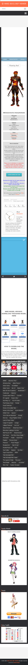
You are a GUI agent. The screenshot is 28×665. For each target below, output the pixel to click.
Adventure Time (12, 380)
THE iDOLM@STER (8, 455)
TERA (16, 452)
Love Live (16, 425)
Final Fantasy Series (8, 403)
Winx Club (5, 465)
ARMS (4, 380)
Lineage (17, 422)
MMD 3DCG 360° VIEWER (15, 3)
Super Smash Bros (8, 452)
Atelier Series (6, 388)
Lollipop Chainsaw (7, 425)
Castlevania (6, 393)
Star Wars (20, 450)
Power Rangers (15, 442)
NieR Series (6, 435)
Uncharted (21, 462)
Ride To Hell (15, 445)
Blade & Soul (20, 388)
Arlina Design (17, 662)
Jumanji (20, 415)
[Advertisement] (14, 41)
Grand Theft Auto (7, 405)
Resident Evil (6, 445)
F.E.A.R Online (16, 400)
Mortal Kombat (18, 432)
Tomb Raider (6, 462)
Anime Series (6, 385)
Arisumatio (19, 214)
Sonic (15, 447)
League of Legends (8, 422)
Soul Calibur (6, 450)
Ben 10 (13, 388)
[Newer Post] (3, 276)
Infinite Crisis (6, 413)
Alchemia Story (7, 383)
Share (10, 206)
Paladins (5, 440)
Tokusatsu (18, 460)
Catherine (13, 393)
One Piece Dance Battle (17, 435)
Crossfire (19, 395)
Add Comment (13, 199)
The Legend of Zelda (8, 460)
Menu (4, 9)
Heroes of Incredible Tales (9, 408)
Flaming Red (14, 66)
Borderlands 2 (21, 390)
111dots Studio (14, 136)
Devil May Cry (6, 400)
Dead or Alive (14, 398)
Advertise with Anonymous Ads (11, 481)
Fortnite (17, 403)
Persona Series (13, 440)
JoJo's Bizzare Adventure (9, 415)
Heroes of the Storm (8, 410)
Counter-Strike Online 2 (9, 395)
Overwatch (6, 437)
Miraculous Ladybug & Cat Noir (11, 430)
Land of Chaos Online (8, 420)
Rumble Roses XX (7, 447)
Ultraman (13, 462)
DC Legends (6, 398)
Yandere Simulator (15, 465)
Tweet (6, 206)
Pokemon (5, 442)
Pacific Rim (19, 437)
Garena (14, 139)
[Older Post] (25, 276)
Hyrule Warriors (19, 410)
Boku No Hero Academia (9, 390)
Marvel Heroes (6, 427)
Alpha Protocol (16, 383)
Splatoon (13, 450)
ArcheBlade (15, 385)
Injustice (14, 413)
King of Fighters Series (15, 418)
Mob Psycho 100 (7, 432)
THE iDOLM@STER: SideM (10, 457)
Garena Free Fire (14, 133)
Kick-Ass (5, 418)
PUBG (13, 437)
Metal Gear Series (17, 427)
